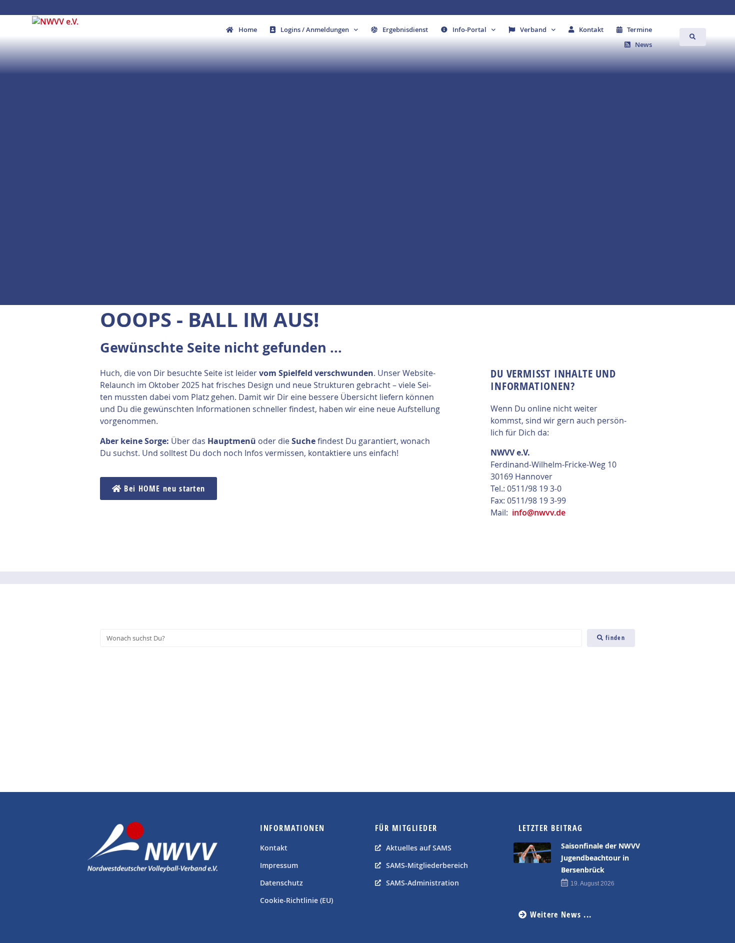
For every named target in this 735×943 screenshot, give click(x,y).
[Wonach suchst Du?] (341, 638)
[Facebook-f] (97, 897)
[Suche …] (693, 37)
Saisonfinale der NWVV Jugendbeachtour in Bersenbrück (600, 857)
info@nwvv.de (539, 512)
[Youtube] (120, 897)
